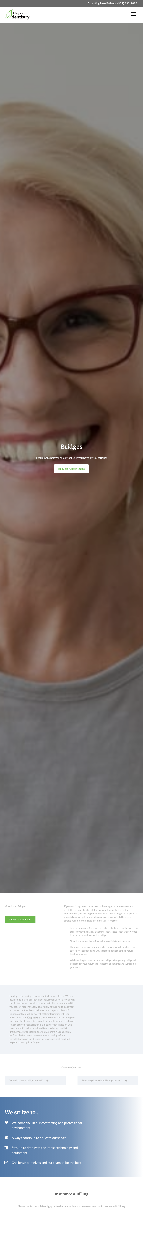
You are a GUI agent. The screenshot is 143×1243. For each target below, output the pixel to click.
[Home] (17, 14)
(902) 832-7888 (127, 3)
